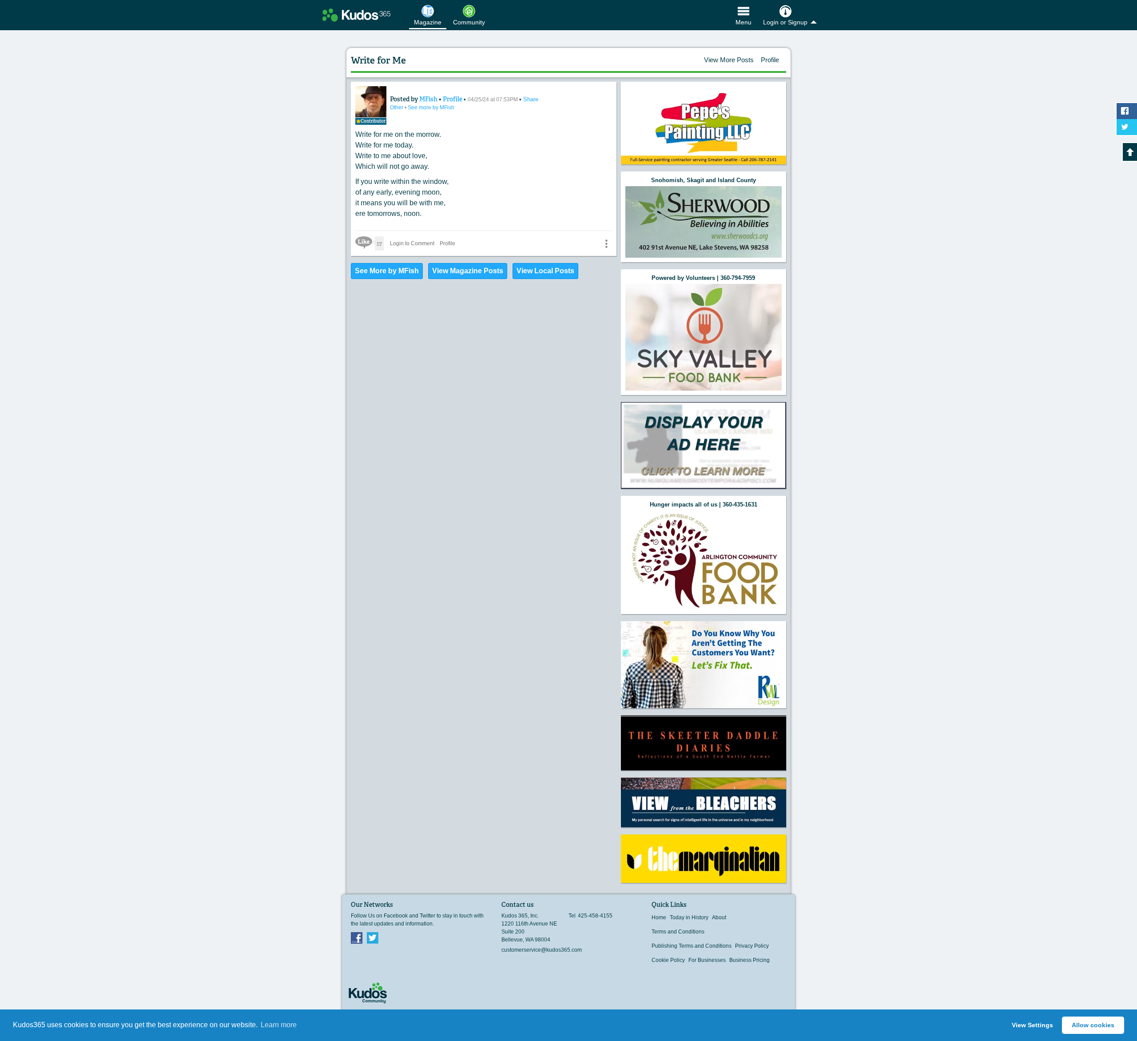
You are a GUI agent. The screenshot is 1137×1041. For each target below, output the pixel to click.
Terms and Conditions (678, 932)
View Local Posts (545, 271)
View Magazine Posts (467, 271)
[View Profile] (370, 101)
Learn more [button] (279, 1025)
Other (397, 107)
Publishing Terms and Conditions (691, 946)
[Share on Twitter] (1127, 127)
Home (659, 917)
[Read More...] (703, 222)
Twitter (372, 937)
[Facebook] (356, 937)
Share (530, 99)
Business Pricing (749, 960)
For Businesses (707, 960)
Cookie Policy (668, 960)
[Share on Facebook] (1127, 111)
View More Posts (729, 60)
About (719, 917)
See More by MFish (387, 271)
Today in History (689, 917)
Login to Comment (412, 243)
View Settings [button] (1032, 1025)
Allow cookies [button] (1093, 1025)
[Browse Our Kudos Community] (356, 15)
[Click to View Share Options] (606, 243)
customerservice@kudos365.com (541, 950)
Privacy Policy (752, 946)
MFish (429, 99)
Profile (770, 60)
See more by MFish (431, 107)
